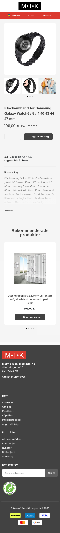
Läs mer (9, 210)
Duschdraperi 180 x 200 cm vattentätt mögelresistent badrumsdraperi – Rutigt (30, 299)
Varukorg (7, 456)
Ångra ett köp (10, 424)
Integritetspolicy (12, 420)
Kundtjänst (8, 411)
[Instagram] (13, 385)
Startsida (7, 402)
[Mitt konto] (48, 6)
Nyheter (7, 448)
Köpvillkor (8, 415)
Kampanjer (8, 443)
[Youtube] (21, 385)
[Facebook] (5, 385)
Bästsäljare (8, 452)
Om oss (6, 407)
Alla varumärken (11, 439)
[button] (4, 6)
